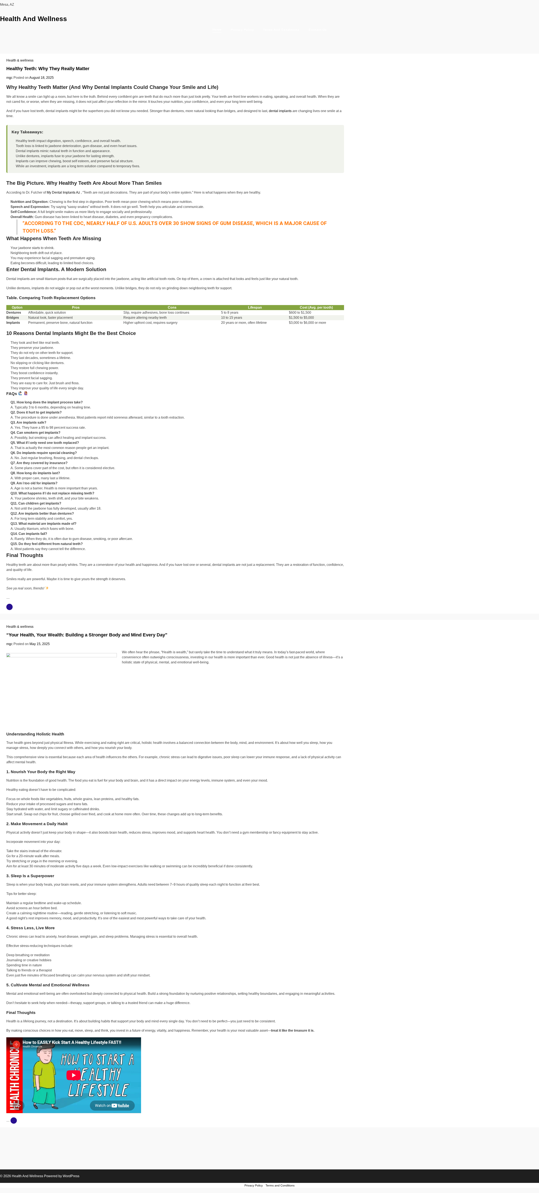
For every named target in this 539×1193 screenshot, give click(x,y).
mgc (9, 77)
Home (216, 29)
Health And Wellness (33, 19)
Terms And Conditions (281, 29)
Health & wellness (19, 60)
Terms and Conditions (280, 1185)
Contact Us (318, 29)
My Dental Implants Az (64, 192)
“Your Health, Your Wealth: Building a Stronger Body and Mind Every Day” (86, 634)
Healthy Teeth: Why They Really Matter (47, 68)
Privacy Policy (242, 29)
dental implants (280, 111)
